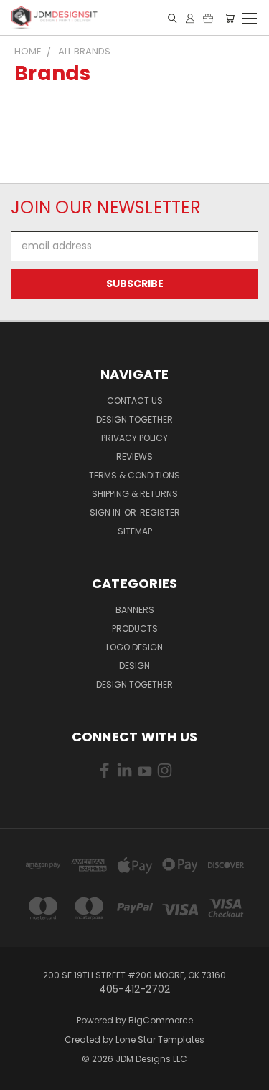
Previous (22, 1076)
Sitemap (135, 531)
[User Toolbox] (190, 18)
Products (135, 628)
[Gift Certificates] (208, 18)
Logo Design (134, 647)
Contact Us (135, 401)
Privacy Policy (134, 438)
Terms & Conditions (134, 475)
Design (134, 666)
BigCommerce (160, 1020)
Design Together (134, 419)
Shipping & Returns (135, 494)
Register (160, 512)
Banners (134, 610)
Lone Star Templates (159, 1039)
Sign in (106, 512)
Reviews (134, 456)
